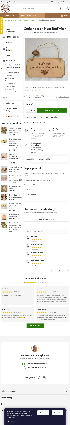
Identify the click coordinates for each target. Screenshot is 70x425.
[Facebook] (39, 377)
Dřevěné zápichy (10, 89)
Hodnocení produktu (44, 159)
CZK (52, 2)
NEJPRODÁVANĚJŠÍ (12, 37)
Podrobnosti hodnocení (50, 32)
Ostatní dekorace (10, 81)
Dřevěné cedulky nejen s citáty (13, 69)
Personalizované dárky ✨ (12, 49)
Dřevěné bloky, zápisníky (12, 73)
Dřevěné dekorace (12, 61)
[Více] (65, 15)
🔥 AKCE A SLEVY (12, 116)
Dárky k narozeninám (10, 30)
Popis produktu (30, 159)
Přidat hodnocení (46, 219)
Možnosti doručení (64, 97)
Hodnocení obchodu (35, 278)
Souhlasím (57, 413)
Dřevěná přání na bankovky (13, 65)
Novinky (9, 42)
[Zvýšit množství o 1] (34, 110)
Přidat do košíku (51, 110)
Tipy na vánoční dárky (11, 110)
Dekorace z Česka (51, 117)
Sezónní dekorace (12, 98)
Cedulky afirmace (10, 78)
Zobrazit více (35, 326)
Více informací (35, 90)
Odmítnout (43, 413)
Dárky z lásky (10, 103)
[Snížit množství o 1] (28, 110)
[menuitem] (10, 15)
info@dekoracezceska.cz (37, 363)
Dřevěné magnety (10, 83)
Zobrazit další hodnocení (59, 271)
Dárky (8, 55)
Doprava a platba (6, 2)
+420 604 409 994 (61, 9)
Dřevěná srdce (9, 75)
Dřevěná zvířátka (10, 86)
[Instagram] (44, 377)
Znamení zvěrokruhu (11, 92)
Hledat (48, 8)
